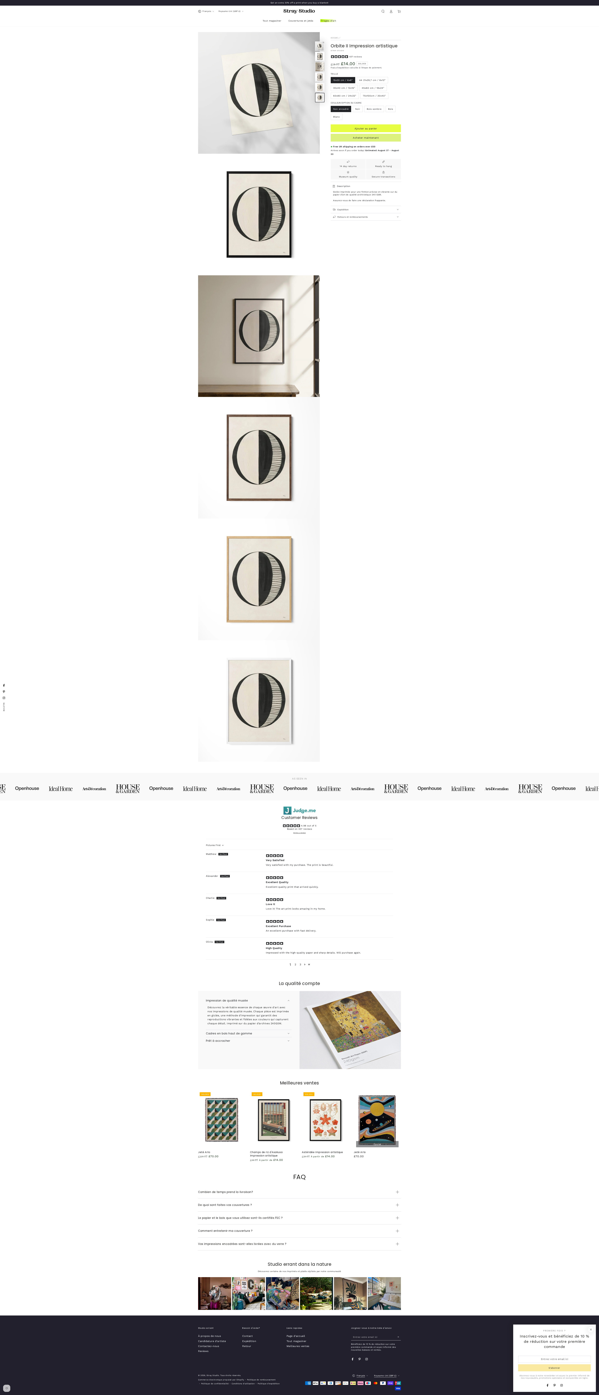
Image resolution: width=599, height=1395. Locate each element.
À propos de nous (209, 1336)
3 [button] (300, 964)
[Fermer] (590, 1329)
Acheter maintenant (366, 137)
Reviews (203, 1351)
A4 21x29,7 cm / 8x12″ (372, 80)
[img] (274, 855)
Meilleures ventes (298, 1346)
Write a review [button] (299, 833)
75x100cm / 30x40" (374, 95)
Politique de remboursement (261, 1380)
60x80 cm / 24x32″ (344, 95)
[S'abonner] (399, 1336)
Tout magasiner (297, 1341)
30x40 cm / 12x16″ (344, 88)
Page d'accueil (296, 1336)
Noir (357, 109)
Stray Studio (337, 51)
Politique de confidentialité (215, 1384)
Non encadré (341, 109)
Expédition (249, 1341)
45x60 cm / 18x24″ (373, 88)
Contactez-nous (208, 1346)
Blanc (336, 117)
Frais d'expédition (340, 68)
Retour (246, 1346)
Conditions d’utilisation (243, 1384)
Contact (247, 1336)
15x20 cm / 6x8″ (343, 80)
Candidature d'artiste (212, 1341)
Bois (390, 109)
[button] (383, 11)
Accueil (335, 38)
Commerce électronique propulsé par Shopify (221, 1380)
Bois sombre (374, 109)
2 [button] (295, 964)
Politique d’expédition (269, 1384)
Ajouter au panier (366, 128)
